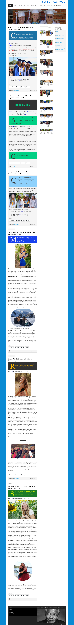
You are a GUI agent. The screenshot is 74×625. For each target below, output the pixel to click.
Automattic (63, 624)
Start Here (22, 5)
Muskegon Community (59, 46)
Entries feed (11, 612)
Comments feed (12, 613)
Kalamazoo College (59, 42)
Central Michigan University (60, 35)
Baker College (58, 32)
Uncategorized (16, 90)
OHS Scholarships (14, 7)
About (16, 5)
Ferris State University (59, 36)
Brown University (58, 34)
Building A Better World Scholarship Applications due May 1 (20, 97)
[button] (41, 33)
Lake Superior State (59, 43)
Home (10, 5)
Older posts (10, 603)
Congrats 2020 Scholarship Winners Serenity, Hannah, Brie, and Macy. (20, 173)
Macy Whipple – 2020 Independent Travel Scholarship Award (22, 233)
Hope (57, 41)
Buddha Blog (53, 7)
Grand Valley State (59, 39)
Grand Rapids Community (60, 38)
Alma (57, 31)
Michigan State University (60, 45)
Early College (35, 7)
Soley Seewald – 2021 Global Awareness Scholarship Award (21, 487)
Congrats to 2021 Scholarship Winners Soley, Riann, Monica (20, 28)
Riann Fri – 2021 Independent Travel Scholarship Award (20, 360)
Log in (11, 610)
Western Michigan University (60, 50)
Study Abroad (25, 7)
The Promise (44, 7)
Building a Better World (54, 2)
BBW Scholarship (32, 5)
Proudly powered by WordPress (51, 624)
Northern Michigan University (60, 48)
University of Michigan (59, 49)
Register (11, 609)
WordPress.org (12, 615)
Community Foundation (54, 5)
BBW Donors (42, 5)
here (13, 188)
